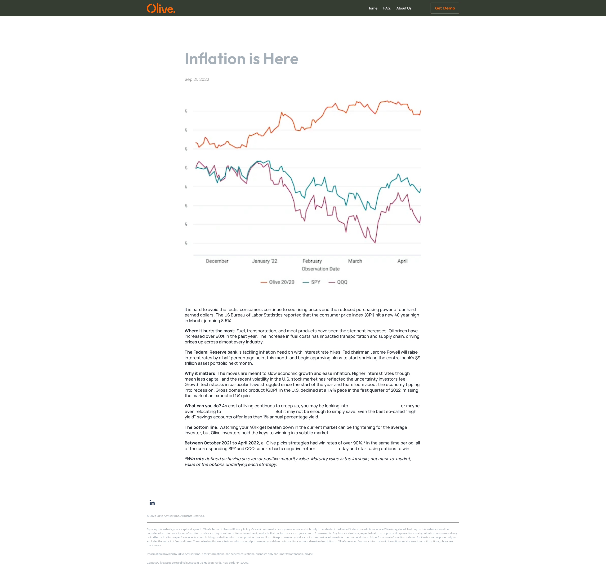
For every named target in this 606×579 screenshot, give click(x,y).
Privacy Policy (241, 529)
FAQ (387, 8)
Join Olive (326, 448)
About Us (403, 8)
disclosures (154, 545)
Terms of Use (219, 529)
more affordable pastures (247, 411)
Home (372, 8)
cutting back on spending (374, 405)
